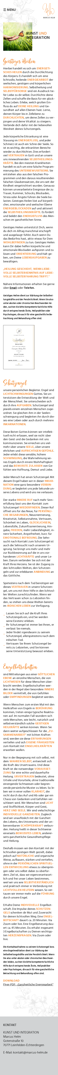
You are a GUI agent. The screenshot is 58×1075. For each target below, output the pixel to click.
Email (13, 287)
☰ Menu (9, 9)
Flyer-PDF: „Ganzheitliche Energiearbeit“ (28, 984)
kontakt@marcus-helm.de (30, 1052)
